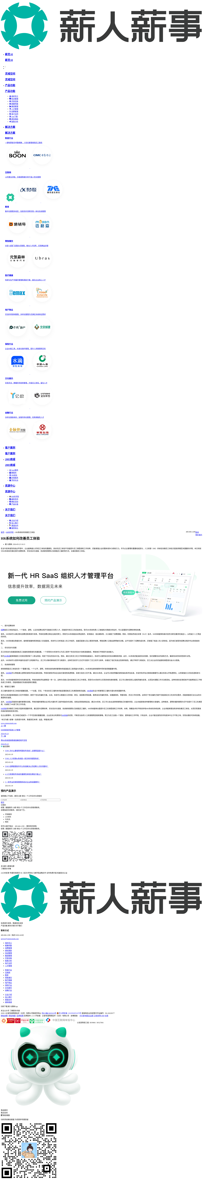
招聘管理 (8, 948)
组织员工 (8, 943)
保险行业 (8, 985)
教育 (6, 975)
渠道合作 (8, 1000)
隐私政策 (4, 1016)
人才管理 (8, 966)
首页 (2, 532)
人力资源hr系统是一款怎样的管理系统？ (22, 758)
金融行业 (8, 990)
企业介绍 (8, 994)
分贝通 (82, 1016)
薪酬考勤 (8, 945)
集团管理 (8, 956)
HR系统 (7, 656)
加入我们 (8, 997)
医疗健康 (8, 980)
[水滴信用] (37, 1023)
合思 (106, 1016)
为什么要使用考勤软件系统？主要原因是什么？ (25, 751)
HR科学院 (10, 532)
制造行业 (8, 970)
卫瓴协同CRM (99, 1016)
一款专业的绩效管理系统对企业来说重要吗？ (22, 782)
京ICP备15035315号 (49, 1013)
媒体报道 (8, 1002)
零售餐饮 (8, 978)
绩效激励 (8, 950)
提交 (2, 802)
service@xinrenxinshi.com (10, 939)
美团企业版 (89, 1016)
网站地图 (12, 1016)
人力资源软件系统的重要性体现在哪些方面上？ (23, 774)
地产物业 (8, 983)
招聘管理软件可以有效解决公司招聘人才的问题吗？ (27, 766)
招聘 (2, 630)
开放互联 (8, 958)
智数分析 (8, 961)
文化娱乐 (8, 988)
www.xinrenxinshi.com (8, 723)
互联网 (7, 972)
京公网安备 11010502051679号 (70, 1013)
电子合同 (8, 963)
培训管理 (8, 953)
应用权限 (20, 1016)
